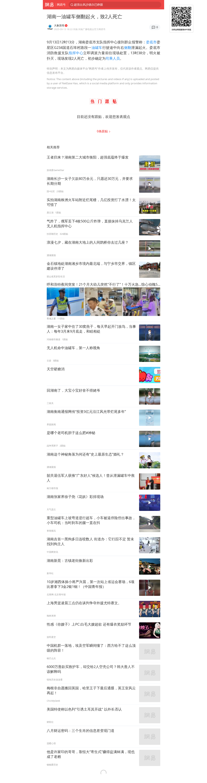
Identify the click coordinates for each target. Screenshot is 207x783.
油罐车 (97, 47)
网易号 (61, 4)
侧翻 (127, 47)
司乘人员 (113, 58)
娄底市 (151, 42)
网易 (49, 4)
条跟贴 (103, 131)
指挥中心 (76, 52)
